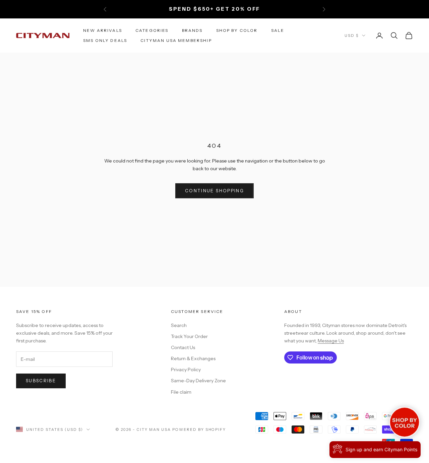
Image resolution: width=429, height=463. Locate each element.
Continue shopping (214, 190)
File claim (181, 392)
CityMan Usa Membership (176, 40)
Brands (192, 29)
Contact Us (183, 347)
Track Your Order (189, 336)
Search (179, 325)
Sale (278, 29)
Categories (152, 29)
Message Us (331, 341)
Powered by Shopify (199, 429)
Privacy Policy (186, 370)
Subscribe (41, 380)
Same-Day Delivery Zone (198, 381)
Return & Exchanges (193, 358)
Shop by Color (237, 29)
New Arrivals (102, 29)
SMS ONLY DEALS (105, 40)
